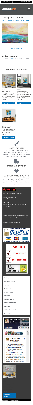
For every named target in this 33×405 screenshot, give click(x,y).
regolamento (7, 288)
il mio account (8, 278)
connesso (11, 58)
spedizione (7, 295)
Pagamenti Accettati (9, 281)
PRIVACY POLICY (9, 292)
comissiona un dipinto (10, 309)
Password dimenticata (10, 302)
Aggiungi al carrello (8, 103)
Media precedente (16, 48)
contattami (7, 306)
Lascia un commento (8, 20)
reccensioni (7, 313)
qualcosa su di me (9, 299)
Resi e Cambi (7, 285)
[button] (29, 9)
